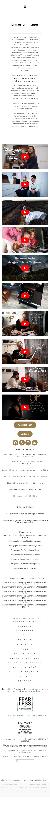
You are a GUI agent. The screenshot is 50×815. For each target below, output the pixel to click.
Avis (25, 649)
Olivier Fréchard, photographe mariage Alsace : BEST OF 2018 (25, 601)
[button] (25, 6)
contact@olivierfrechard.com (27, 489)
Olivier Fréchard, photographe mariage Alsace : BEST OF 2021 (25, 592)
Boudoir (25, 640)
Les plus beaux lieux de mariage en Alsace (25, 513)
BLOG (25, 676)
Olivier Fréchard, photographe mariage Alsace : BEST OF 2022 (25, 588)
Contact (25, 681)
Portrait (25, 644)
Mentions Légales (37, 791)
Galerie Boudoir (25, 672)
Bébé (25, 635)
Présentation (25, 621)
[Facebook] (15, 443)
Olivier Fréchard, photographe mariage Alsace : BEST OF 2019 (25, 597)
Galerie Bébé (25, 667)
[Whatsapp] (22, 443)
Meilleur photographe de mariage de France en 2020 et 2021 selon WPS (25, 521)
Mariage (25, 626)
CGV (48, 791)
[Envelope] (35, 443)
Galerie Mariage (25, 658)
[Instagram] (28, 443)
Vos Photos (25, 794)
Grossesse (25, 631)
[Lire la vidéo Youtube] (25, 156)
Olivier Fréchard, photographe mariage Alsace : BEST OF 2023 (25, 583)
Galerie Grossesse (25, 663)
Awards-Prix (25, 653)
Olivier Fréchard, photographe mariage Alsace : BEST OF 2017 (25, 605)
